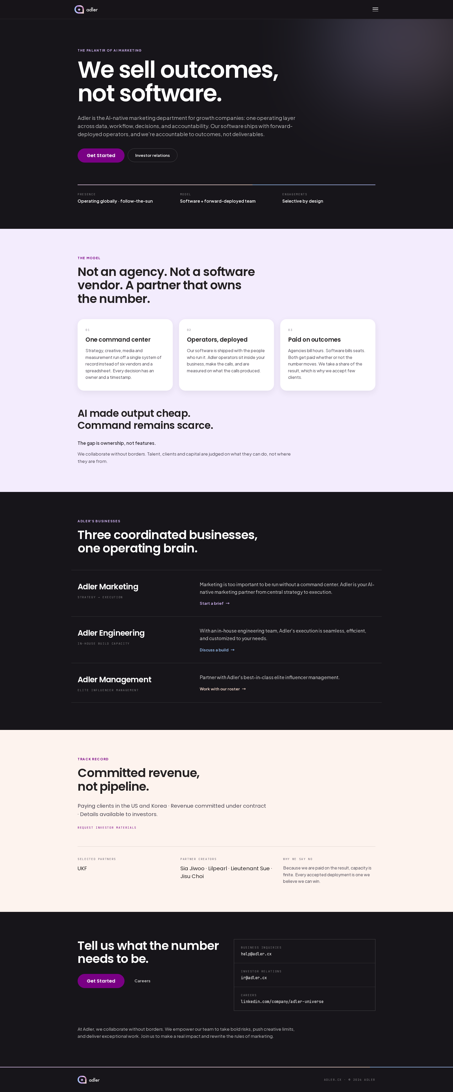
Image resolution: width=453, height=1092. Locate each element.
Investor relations (152, 155)
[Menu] (375, 9)
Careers (142, 980)
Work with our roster (223, 688)
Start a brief (215, 603)
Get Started (101, 155)
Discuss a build (217, 649)
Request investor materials (107, 827)
